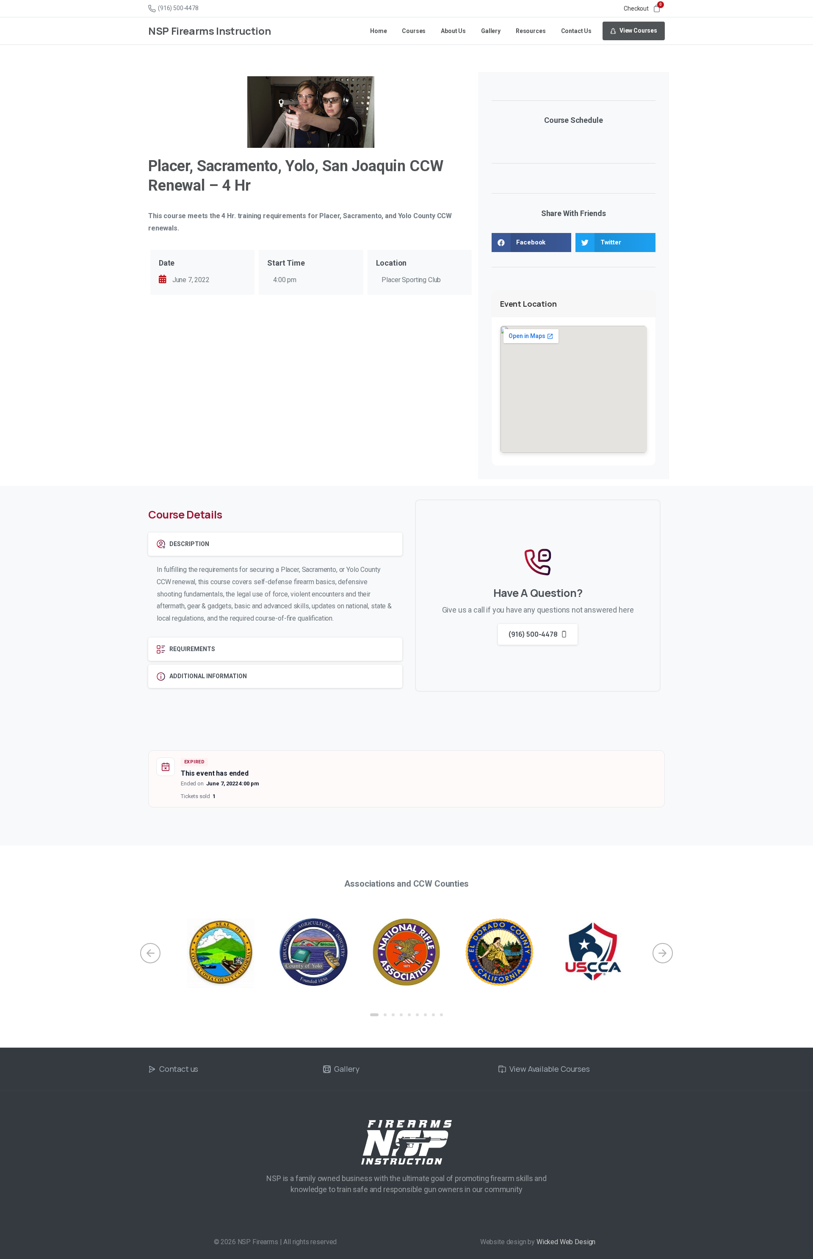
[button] (531, 242)
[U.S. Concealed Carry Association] (592, 952)
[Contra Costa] (220, 953)
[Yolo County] (313, 952)
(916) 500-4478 (178, 8)
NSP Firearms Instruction (209, 31)
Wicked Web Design (565, 1242)
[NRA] (406, 952)
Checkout (636, 8)
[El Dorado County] (499, 952)
